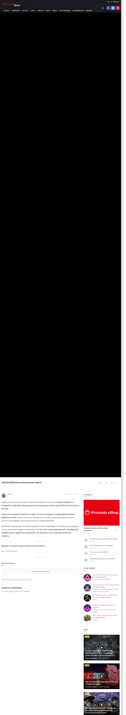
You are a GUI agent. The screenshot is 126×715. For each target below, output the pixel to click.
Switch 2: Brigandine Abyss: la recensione (101, 545)
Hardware (89, 10)
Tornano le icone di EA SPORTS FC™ (99, 552)
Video (33, 10)
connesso (12, 591)
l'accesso (9, 580)
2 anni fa (3, 486)
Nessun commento (92, 658)
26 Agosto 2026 (104, 658)
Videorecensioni (78, 10)
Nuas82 (10, 494)
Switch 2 (41, 10)
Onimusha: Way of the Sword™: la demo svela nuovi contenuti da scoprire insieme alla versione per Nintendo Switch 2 (100, 710)
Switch (48, 10)
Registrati (117, 1)
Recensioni (15, 10)
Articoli (25, 10)
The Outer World (65, 10)
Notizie (6, 10)
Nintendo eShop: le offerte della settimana (96, 529)
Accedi (110, 1)
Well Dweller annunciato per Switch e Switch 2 (102, 559)
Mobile (54, 10)
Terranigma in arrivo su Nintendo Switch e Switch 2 (104, 539)
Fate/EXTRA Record (11, 551)
